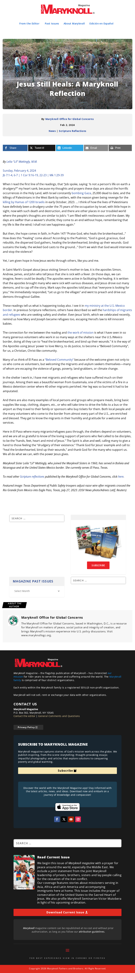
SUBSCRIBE (98, 565)
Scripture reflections (32, 476)
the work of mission (81, 332)
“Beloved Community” (59, 360)
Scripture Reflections (72, 131)
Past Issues (52, 23)
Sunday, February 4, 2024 (19, 171)
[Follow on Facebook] (57, 819)
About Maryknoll (74, 23)
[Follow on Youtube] (71, 819)
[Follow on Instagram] (78, 819)
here (121, 476)
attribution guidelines (91, 931)
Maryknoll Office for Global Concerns (69, 119)
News (52, 131)
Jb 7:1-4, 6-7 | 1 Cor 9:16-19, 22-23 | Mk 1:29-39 (33, 175)
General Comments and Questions (59, 716)
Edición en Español (101, 23)
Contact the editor (25, 716)
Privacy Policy (26, 727)
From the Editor (29, 23)
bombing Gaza (81, 193)
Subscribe (65, 771)
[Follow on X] (64, 819)
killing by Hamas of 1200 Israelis (24, 202)
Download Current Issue (65, 912)
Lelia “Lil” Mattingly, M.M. (22, 162)
